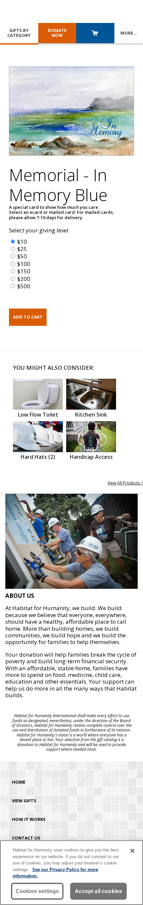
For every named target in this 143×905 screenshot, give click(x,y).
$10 (22, 241)
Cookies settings (37, 891)
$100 (23, 264)
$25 (22, 249)
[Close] (132, 850)
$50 (22, 256)
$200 (23, 279)
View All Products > (125, 483)
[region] (71, 872)
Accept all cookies (98, 891)
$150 (23, 271)
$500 (23, 286)
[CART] (95, 34)
